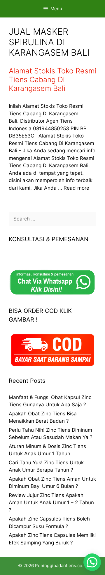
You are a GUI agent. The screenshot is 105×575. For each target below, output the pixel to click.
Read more (76, 188)
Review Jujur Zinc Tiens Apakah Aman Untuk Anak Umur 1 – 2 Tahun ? (51, 502)
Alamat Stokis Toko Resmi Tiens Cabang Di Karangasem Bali (52, 79)
